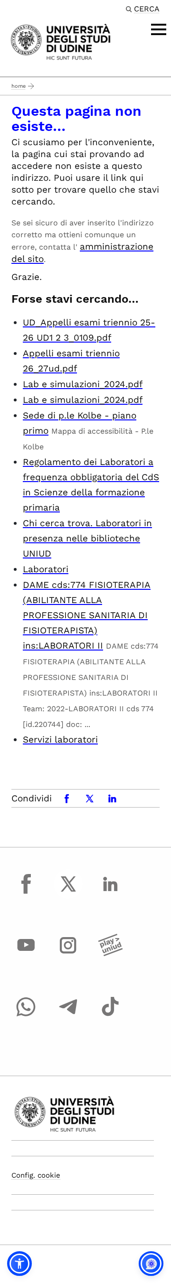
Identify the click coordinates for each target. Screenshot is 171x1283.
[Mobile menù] (159, 29)
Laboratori (45, 569)
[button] (19, 1264)
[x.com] (68, 892)
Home (18, 86)
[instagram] (68, 954)
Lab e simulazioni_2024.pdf (82, 384)
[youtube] (26, 954)
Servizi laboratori (60, 739)
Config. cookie (35, 1175)
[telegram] (68, 1015)
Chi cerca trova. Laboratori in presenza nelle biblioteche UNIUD (87, 538)
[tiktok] (110, 1015)
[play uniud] (110, 954)
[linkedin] (110, 892)
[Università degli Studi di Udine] (61, 41)
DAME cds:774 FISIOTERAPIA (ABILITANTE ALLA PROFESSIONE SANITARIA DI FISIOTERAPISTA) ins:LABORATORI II (87, 615)
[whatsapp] (26, 1015)
